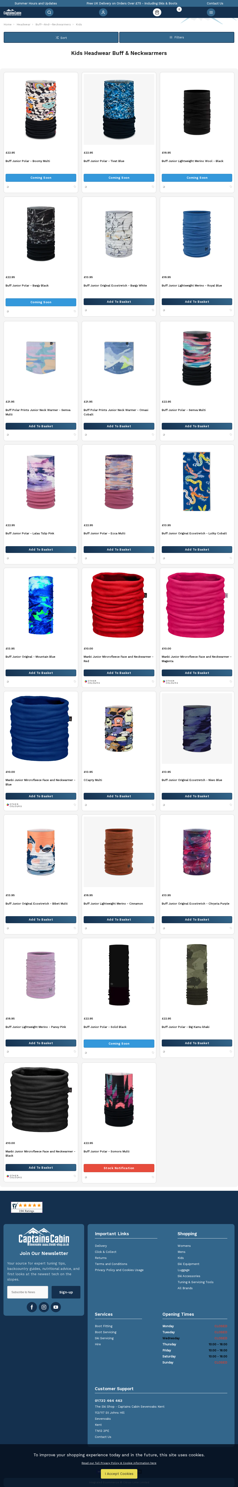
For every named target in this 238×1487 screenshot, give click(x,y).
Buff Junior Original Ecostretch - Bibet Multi (37, 903)
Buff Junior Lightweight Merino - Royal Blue (192, 285)
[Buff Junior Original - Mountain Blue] (41, 605)
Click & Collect (105, 1252)
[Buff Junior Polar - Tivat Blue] (119, 109)
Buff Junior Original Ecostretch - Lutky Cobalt (194, 533)
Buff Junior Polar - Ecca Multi (104, 533)
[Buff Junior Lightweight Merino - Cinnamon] (119, 851)
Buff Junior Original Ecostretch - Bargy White (115, 285)
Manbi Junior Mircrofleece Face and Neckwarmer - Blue (40, 782)
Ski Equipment (188, 1264)
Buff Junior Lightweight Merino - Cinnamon (113, 903)
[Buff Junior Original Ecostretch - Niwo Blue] (197, 728)
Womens (184, 1246)
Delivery (101, 1246)
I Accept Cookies (119, 1474)
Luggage (184, 1270)
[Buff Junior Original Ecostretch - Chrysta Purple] (197, 851)
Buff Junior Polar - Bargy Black (27, 285)
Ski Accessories (189, 1276)
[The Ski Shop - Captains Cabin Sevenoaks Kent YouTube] (56, 1307)
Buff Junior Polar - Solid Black (105, 1027)
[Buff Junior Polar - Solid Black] (119, 975)
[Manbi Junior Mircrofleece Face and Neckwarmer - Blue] (41, 728)
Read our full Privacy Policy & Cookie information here (119, 1463)
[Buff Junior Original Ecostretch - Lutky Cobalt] (197, 481)
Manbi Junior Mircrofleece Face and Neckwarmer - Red (118, 659)
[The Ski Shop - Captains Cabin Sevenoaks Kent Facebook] (32, 1307)
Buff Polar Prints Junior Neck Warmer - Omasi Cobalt (116, 412)
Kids (181, 1258)
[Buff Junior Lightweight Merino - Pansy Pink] (41, 975)
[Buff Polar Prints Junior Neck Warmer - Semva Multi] (41, 358)
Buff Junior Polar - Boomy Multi (28, 161)
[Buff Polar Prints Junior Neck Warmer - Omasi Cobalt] (119, 358)
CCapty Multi (93, 780)
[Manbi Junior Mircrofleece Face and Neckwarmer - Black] (41, 1099)
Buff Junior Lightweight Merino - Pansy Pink (36, 1027)
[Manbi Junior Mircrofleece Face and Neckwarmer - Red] (119, 605)
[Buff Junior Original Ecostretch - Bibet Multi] (41, 851)
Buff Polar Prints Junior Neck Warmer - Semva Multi (38, 412)
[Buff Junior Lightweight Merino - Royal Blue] (197, 233)
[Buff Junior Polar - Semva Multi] (197, 358)
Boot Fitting (103, 1326)
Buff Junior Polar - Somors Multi (106, 1151)
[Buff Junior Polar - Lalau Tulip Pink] (41, 481)
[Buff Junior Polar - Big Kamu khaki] (197, 975)
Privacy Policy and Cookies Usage (119, 1270)
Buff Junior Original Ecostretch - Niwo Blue (192, 780)
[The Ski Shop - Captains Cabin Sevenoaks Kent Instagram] (44, 1307)
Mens (181, 1252)
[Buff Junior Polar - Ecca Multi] (119, 481)
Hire (98, 1344)
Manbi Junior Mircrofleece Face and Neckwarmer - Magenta (196, 659)
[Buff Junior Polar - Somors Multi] (119, 1099)
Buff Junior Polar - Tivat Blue (104, 161)
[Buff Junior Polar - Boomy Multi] (41, 109)
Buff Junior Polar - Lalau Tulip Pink (30, 533)
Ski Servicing (104, 1338)
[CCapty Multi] (119, 728)
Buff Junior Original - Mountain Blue (30, 656)
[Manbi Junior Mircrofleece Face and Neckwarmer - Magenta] (197, 605)
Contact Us (103, 1437)
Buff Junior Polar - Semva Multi (184, 410)
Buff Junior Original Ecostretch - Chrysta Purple (195, 903)
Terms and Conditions (111, 1264)
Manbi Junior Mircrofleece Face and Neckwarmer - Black (40, 1153)
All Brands (185, 1288)
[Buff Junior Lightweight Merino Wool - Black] (197, 109)
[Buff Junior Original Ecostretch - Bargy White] (119, 233)
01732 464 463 (108, 1400)
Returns (101, 1258)
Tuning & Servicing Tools (196, 1282)
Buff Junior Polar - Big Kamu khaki (185, 1027)
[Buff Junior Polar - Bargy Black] (41, 233)
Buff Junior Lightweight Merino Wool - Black (192, 161)
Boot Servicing (105, 1332)
